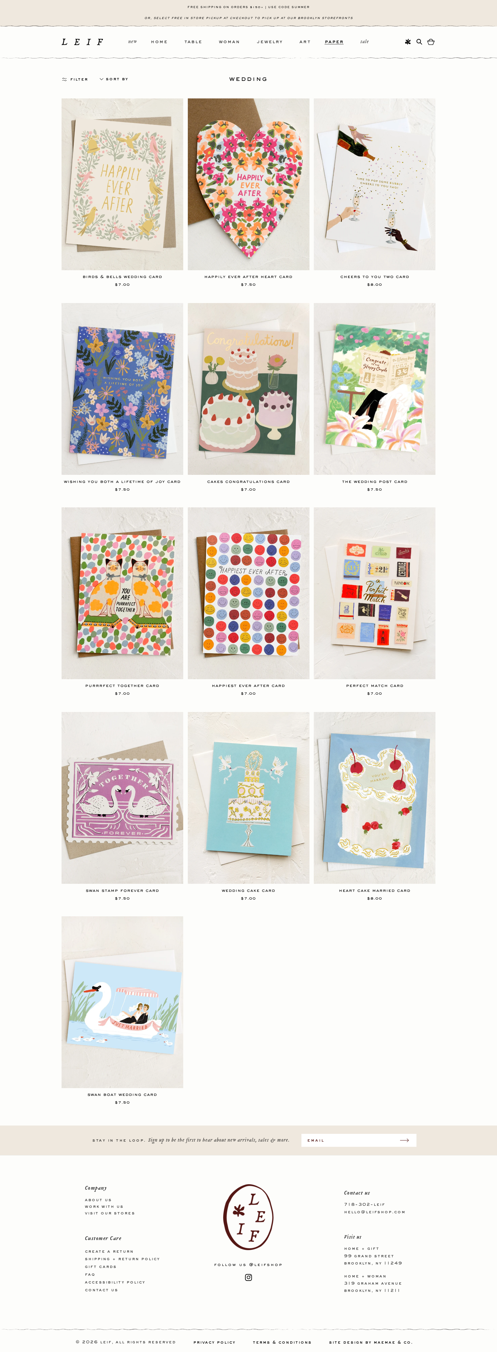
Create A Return (109, 1251)
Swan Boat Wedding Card (122, 1094)
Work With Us (104, 1206)
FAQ (90, 1274)
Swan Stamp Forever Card (122, 889)
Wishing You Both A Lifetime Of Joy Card (122, 480)
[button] (167, 42)
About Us (98, 1200)
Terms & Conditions (282, 1342)
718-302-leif (364, 1205)
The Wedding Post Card (375, 480)
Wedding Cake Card (248, 889)
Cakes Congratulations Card (248, 480)
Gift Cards (101, 1267)
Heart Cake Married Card (374, 889)
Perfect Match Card (375, 685)
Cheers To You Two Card (374, 276)
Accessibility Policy (115, 1282)
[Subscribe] (407, 1140)
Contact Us (101, 1290)
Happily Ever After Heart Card (248, 276)
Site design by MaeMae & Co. (371, 1342)
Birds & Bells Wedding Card (122, 276)
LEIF (106, 1342)
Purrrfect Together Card (122, 685)
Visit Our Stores (110, 1213)
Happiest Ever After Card (248, 685)
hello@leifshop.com (375, 1212)
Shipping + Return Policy (122, 1259)
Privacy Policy (214, 1342)
